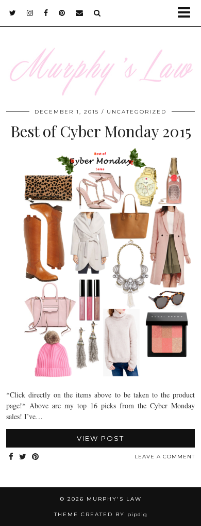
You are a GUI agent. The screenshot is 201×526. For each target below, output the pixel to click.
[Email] (79, 13)
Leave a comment (165, 456)
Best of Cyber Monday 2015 (100, 131)
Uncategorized (136, 111)
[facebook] (46, 13)
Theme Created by (100, 514)
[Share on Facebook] (11, 457)
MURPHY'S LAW (114, 499)
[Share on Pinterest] (35, 457)
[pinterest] (62, 13)
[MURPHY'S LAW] (100, 54)
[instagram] (30, 13)
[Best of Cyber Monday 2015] (100, 376)
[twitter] (12, 13)
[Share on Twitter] (22, 457)
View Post (100, 438)
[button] (187, 13)
